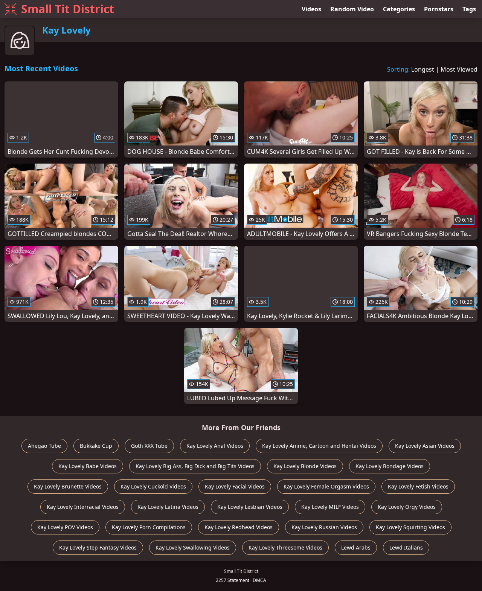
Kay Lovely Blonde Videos (305, 466)
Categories (399, 9)
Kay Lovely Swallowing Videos (193, 547)
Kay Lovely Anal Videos (214, 445)
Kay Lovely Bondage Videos (389, 466)
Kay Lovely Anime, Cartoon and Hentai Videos (319, 445)
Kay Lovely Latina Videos (167, 506)
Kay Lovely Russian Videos (324, 527)
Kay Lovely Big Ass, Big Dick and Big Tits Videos (195, 466)
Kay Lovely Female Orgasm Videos (326, 486)
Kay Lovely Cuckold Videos (153, 486)
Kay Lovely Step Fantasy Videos (98, 547)
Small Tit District (67, 9)
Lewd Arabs (356, 547)
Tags (469, 9)
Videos (311, 9)
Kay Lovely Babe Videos (87, 466)
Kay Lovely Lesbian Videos (249, 506)
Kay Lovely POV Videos (65, 527)
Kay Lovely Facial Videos (235, 486)
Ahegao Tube (44, 445)
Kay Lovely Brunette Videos (68, 486)
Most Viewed (459, 69)
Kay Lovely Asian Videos (425, 445)
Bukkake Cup (96, 445)
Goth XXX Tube (149, 445)
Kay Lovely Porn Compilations (149, 527)
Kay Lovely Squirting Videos (410, 527)
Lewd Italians (406, 547)
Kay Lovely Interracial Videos (83, 506)
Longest (422, 69)
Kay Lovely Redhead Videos (238, 527)
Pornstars (438, 9)
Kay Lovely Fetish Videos (418, 486)
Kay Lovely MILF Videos (330, 506)
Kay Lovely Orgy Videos (407, 506)
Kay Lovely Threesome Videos (285, 547)
